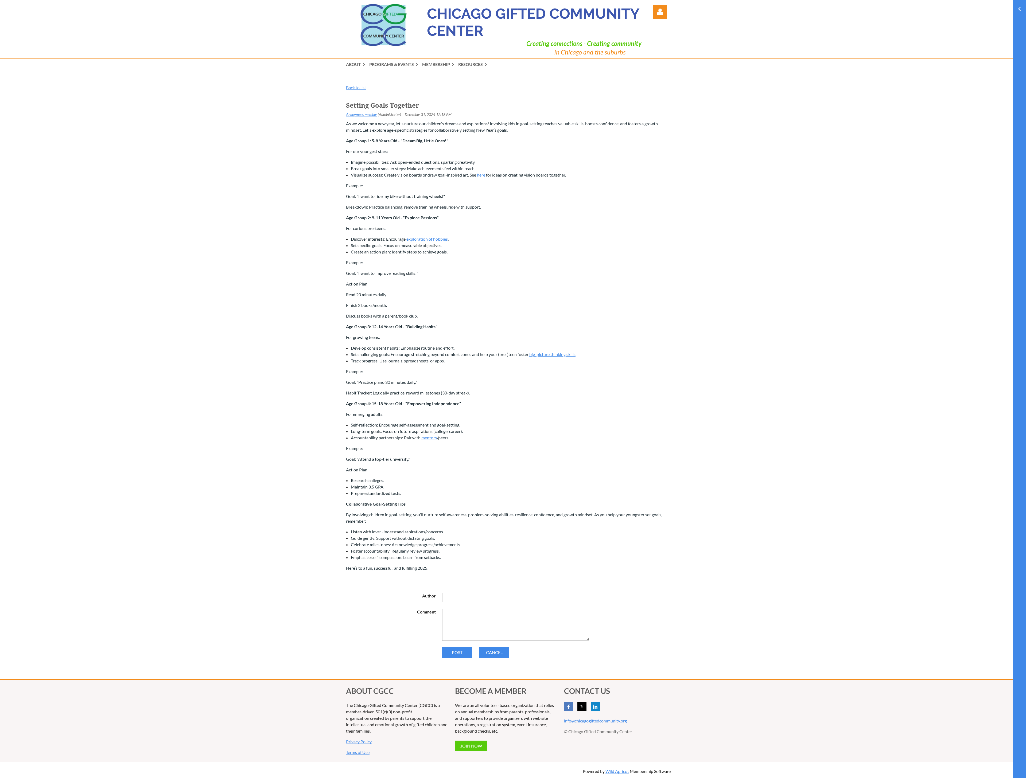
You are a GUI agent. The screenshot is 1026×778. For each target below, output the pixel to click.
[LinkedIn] (595, 706)
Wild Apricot (617, 771)
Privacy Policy (359, 741)
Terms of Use (358, 752)
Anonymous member (361, 114)
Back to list (356, 87)
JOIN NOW (471, 745)
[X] (581, 706)
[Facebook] (568, 706)
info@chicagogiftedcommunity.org (595, 720)
